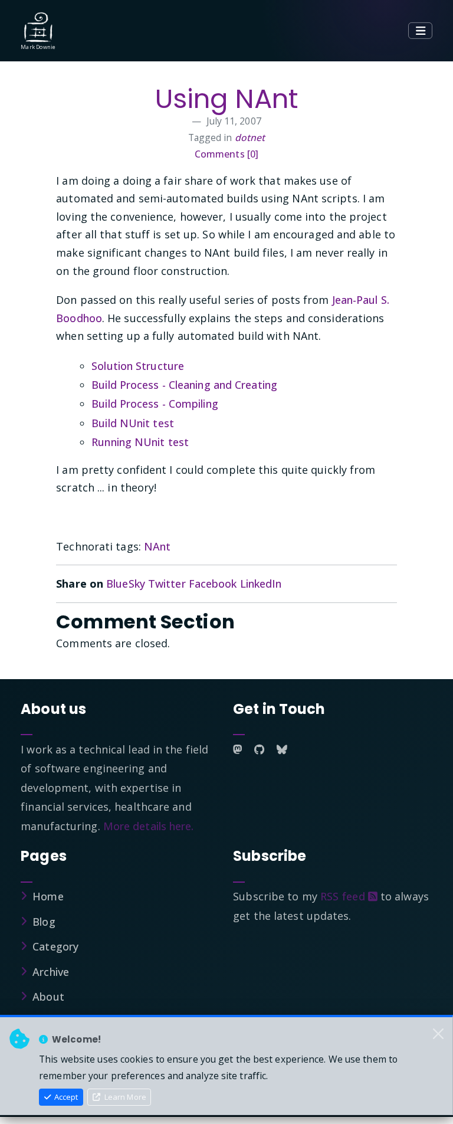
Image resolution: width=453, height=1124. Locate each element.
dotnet (250, 137)
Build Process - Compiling (154, 403)
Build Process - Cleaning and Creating (184, 385)
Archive (50, 972)
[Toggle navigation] (420, 30)
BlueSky (125, 583)
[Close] (438, 1033)
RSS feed (344, 896)
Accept (65, 1097)
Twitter (167, 583)
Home (47, 896)
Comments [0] (226, 154)
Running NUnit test (140, 442)
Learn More (124, 1097)
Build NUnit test (132, 423)
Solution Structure (137, 366)
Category (55, 946)
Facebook (213, 583)
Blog (43, 922)
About (48, 996)
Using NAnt (226, 98)
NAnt (157, 546)
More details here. (148, 826)
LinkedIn (261, 583)
